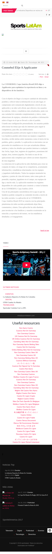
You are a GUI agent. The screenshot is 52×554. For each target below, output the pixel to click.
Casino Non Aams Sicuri (26, 407)
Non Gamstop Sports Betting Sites (26, 344)
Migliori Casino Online (26, 399)
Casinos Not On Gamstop (26, 331)
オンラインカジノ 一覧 (26, 363)
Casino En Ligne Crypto (26, 396)
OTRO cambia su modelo (12, 302)
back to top (45, 230)
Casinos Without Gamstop (26, 361)
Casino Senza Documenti (26, 420)
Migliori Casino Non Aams (26, 393)
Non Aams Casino (26, 328)
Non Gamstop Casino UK (26, 355)
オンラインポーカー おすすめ (26, 439)
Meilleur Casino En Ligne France (26, 377)
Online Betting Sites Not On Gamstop (26, 350)
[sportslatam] (26, 26)
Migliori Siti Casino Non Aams (26, 390)
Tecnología (33, 62)
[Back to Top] (49, 530)
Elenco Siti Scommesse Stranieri (26, 423)
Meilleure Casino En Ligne (26, 428)
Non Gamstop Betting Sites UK (26, 358)
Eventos (9, 294)
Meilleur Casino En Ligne (26, 409)
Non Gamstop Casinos (26, 333)
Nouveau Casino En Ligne (26, 434)
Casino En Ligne (26, 437)
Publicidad (31, 503)
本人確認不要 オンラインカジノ (26, 412)
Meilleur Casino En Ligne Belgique (26, 404)
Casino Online (26, 415)
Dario (23, 62)
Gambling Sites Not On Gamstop (26, 342)
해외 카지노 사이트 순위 (26, 426)
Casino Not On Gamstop (26, 347)
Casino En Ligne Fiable (26, 418)
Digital (8, 299)
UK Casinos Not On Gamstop (26, 336)
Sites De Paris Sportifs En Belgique (26, 401)
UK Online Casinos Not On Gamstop (26, 339)
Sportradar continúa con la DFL (14, 308)
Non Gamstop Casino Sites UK (26, 352)
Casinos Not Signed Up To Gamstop (26, 366)
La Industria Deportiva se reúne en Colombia (19, 297)
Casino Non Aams (26, 369)
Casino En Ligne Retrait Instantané (26, 442)
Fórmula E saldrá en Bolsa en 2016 (28, 505)
